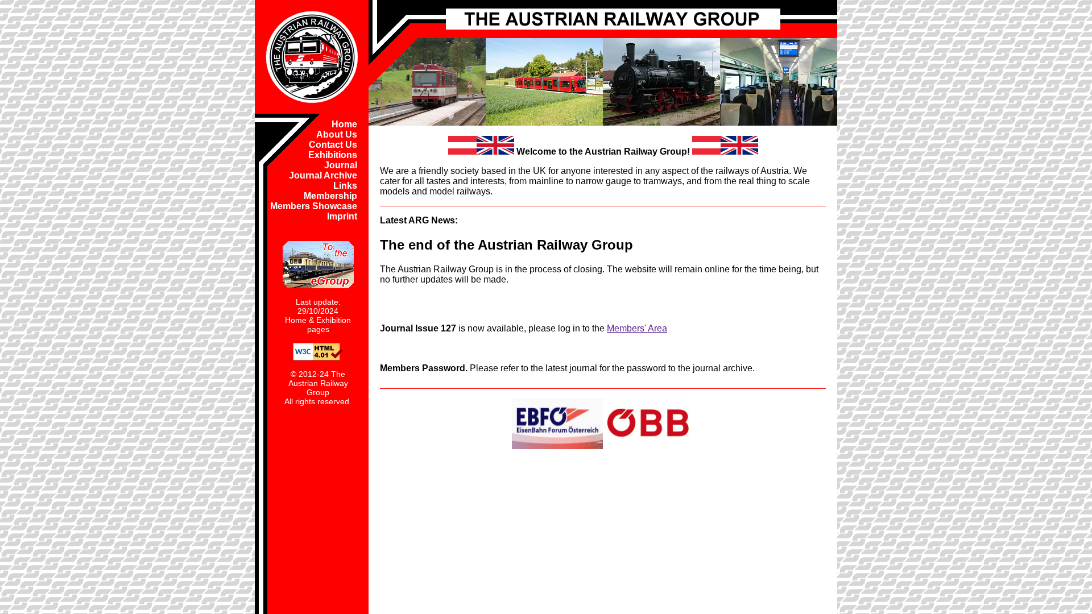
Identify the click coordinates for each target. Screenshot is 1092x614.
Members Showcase (313, 206)
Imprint (342, 216)
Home (344, 124)
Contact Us (333, 145)
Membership (330, 196)
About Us (336, 134)
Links (345, 185)
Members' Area (637, 328)
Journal (340, 165)
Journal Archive (323, 175)
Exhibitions (332, 155)
